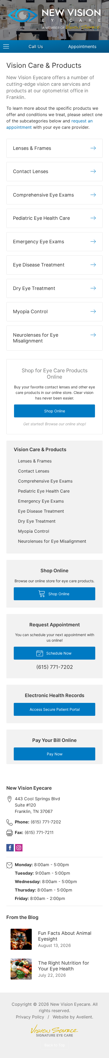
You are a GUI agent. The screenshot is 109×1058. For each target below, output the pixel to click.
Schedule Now (58, 653)
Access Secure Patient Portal (55, 709)
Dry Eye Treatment (37, 521)
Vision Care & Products (40, 449)
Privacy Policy (30, 1016)
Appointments (82, 46)
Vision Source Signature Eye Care (54, 1030)
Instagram (18, 847)
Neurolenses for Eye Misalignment (52, 541)
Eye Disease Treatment (41, 511)
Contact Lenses (33, 471)
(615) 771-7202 (38, 822)
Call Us (36, 46)
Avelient (84, 1016)
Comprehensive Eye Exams (45, 481)
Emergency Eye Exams (41, 501)
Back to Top (54, 1045)
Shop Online (54, 411)
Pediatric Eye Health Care (44, 491)
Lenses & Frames (35, 461)
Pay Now (54, 754)
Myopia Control (33, 531)
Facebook (10, 847)
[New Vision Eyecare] (54, 19)
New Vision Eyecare (70, 1004)
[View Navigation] (8, 46)
